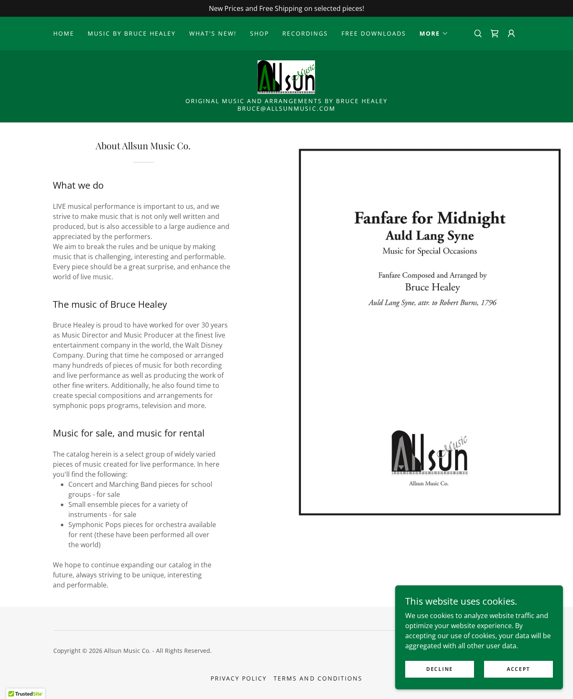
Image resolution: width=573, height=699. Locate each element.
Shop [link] (259, 33)
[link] (494, 33)
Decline (439, 669)
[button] (433, 34)
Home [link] (63, 33)
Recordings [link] (305, 33)
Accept (518, 669)
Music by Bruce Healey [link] (132, 33)
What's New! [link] (213, 33)
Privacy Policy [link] (239, 678)
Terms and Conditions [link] (317, 678)
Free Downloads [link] (373, 33)
